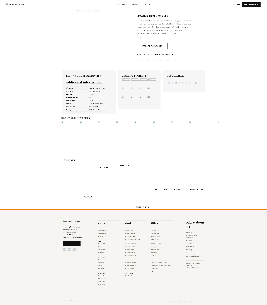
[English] (69, 249)
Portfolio (135, 4)
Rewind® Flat (102, 231)
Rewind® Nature (103, 276)
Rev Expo (101, 252)
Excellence (101, 268)
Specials (124, 166)
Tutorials (189, 243)
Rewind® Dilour (103, 244)
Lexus (100, 266)
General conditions (185, 301)
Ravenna (101, 263)
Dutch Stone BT (130, 250)
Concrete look (130, 260)
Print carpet (102, 281)
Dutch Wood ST (130, 234)
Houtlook (179, 190)
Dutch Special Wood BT (132, 239)
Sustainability (190, 253)
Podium (100, 236)
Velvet (100, 241)
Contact (172, 301)
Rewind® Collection (158, 228)
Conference (190, 246)
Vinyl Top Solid (129, 276)
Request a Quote (70, 244)
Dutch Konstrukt (130, 263)
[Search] (232, 4)
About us (147, 4)
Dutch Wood (129, 231)
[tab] (141, 60)
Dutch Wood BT (130, 236)
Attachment (156, 260)
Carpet (102, 223)
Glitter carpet (102, 279)
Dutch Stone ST (130, 247)
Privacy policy (199, 301)
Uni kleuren (142, 207)
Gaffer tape (154, 268)
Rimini (100, 260)
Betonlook (161, 190)
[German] (74, 249)
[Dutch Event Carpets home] (17, 4)
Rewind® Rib (102, 234)
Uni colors (129, 273)
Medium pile (155, 250)
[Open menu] (238, 4)
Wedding (189, 250)
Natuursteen (197, 190)
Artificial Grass (157, 244)
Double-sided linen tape (159, 263)
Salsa (100, 247)
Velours (87, 197)
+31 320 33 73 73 (69, 235)
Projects (189, 240)
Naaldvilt (69, 160)
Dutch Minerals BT (131, 255)
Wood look (129, 228)
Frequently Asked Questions (192, 236)
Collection (120, 4)
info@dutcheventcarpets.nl (73, 237)
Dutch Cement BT (131, 266)
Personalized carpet (192, 256)
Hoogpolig (106, 168)
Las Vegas (101, 250)
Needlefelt (102, 228)
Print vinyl (101, 284)
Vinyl (128, 223)
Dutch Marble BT (130, 252)
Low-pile (154, 247)
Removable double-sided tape (161, 266)
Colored (153, 255)
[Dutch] (64, 249)
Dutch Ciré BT (129, 268)
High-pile (101, 257)
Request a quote (250, 4)
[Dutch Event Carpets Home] (71, 221)
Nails (152, 271)
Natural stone (130, 244)
